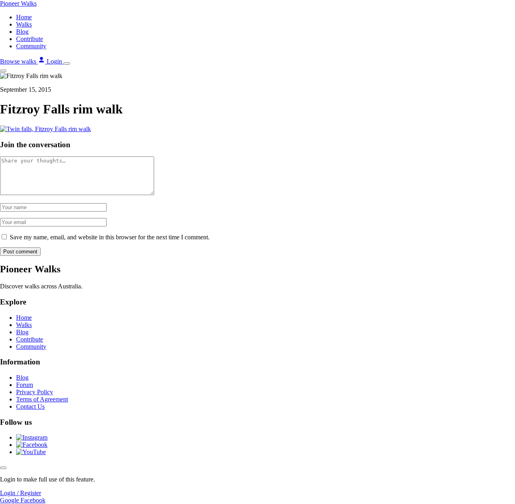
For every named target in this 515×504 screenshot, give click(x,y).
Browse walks (19, 61)
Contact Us (30, 406)
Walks (24, 24)
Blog (22, 31)
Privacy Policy (34, 392)
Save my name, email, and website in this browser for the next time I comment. (110, 237)
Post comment (20, 252)
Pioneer (18, 3)
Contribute (29, 38)
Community (31, 46)
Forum (24, 384)
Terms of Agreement (42, 399)
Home (24, 17)
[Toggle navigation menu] (67, 63)
